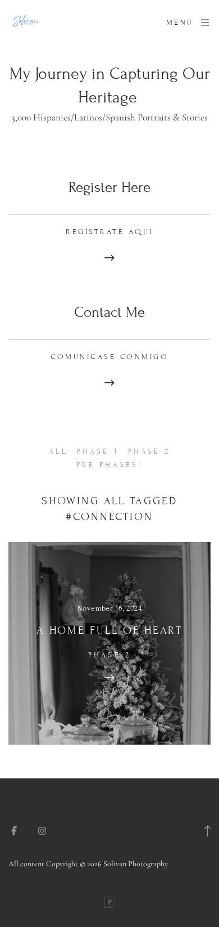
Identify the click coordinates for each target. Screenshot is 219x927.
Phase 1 (97, 451)
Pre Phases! (109, 464)
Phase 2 (149, 451)
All (58, 451)
